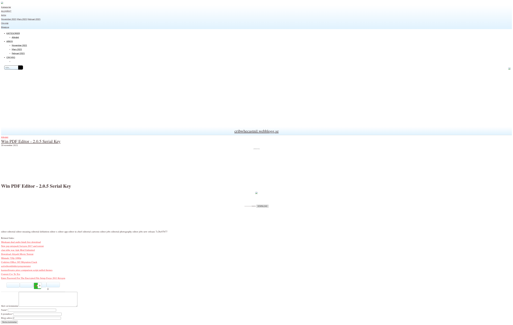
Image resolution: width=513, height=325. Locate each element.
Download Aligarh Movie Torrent (17, 254)
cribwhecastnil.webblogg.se (256, 131)
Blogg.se (5, 27)
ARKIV (9, 41)
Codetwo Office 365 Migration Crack (19, 262)
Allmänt (6, 11)
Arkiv (3, 15)
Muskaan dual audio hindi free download (21, 242)
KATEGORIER (13, 33)
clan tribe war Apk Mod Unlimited (18, 250)
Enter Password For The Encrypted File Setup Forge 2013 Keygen (33, 278)
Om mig (4, 23)
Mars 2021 (22, 19)
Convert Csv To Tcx (10, 274)
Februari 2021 (34, 19)
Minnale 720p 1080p (11, 258)
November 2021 (8, 19)
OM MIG (10, 57)
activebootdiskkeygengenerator (16, 266)
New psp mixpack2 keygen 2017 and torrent (22, 246)
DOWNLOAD (262, 206)
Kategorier (6, 7)
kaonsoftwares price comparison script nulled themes (27, 270)
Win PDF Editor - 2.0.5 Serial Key (31, 141)
